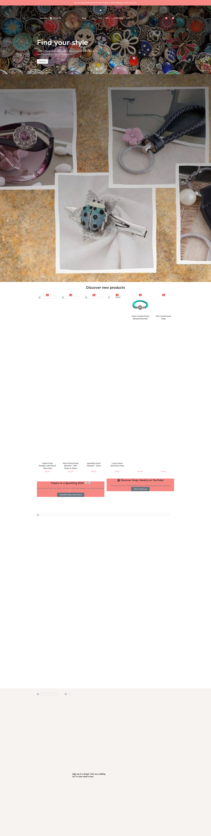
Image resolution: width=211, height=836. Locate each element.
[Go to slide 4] (106, 273)
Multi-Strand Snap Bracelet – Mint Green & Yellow (47, 465)
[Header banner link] (105, 2)
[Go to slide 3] (106, 269)
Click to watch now (140, 489)
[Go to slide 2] (106, 265)
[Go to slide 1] (106, 262)
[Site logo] (105, 11)
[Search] (151, 18)
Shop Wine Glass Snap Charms (71, 495)
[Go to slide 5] (106, 277)
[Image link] (47, 775)
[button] (2, 144)
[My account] (160, 18)
